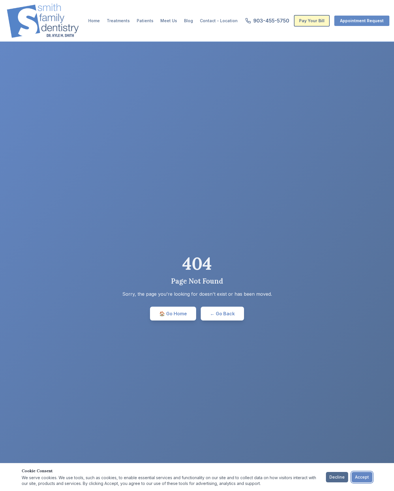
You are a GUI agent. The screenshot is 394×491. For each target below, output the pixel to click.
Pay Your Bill (311, 20)
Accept (362, 477)
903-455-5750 (271, 21)
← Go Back (222, 313)
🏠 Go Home (173, 313)
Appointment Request (362, 20)
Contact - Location (219, 20)
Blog (188, 20)
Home (94, 20)
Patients (145, 20)
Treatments (118, 20)
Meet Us (168, 20)
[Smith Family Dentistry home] (43, 20)
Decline (337, 477)
